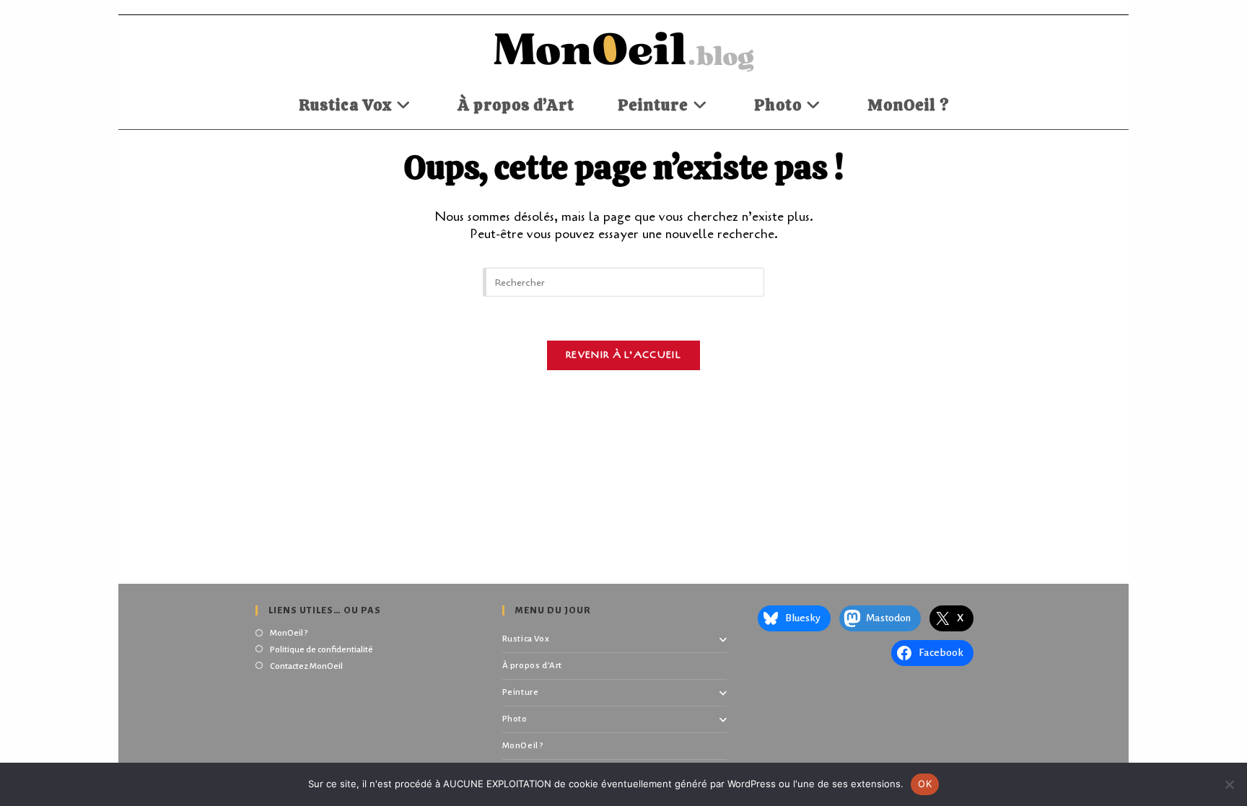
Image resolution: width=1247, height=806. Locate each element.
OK (925, 783)
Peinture (520, 692)
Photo (515, 719)
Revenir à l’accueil (623, 355)
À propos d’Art (532, 665)
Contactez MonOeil (306, 666)
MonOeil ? (288, 633)
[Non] (1229, 784)
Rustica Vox (526, 639)
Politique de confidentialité (321, 649)
